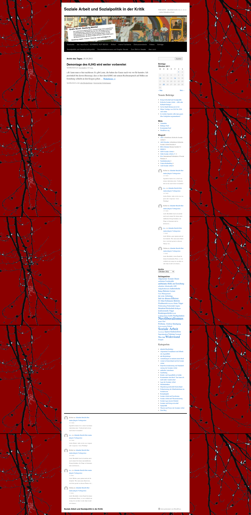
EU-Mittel (161, 301)
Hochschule (170, 308)
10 (160, 78)
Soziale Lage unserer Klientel (169, 401)
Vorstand (178, 334)
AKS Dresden (164, 142)
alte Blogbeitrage (86, 83)
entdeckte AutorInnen (167, 370)
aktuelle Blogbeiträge (166, 349)
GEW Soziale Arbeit (166, 151)
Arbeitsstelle (169, 286)
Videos (152, 44)
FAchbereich (162, 303)
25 (164, 84)
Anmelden (163, 123)
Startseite (70, 44)
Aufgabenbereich (163, 288)
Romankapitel (164, 394)
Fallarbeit (170, 303)
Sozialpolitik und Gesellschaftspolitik (81, 49)
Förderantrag (162, 306)
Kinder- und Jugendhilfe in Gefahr (171, 375)
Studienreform (175, 331)
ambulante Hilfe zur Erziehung (171, 283)
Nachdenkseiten (165, 161)
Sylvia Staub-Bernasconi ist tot (169, 107)
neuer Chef (161, 321)
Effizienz (175, 298)
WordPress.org (165, 130)
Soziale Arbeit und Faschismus (169, 396)
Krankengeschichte (165, 313)
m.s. (91, 68)
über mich (152, 49)
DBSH (162, 149)
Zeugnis (160, 339)
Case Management (164, 293)
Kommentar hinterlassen (102, 83)
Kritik (174, 313)
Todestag (171, 334)
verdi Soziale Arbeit (166, 166)
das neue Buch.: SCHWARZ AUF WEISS (92, 44)
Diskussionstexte (140, 44)
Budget (160, 291)
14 (175, 78)
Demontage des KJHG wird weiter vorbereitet (96, 64)
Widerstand (172, 337)
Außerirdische (175, 288)
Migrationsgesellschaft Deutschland (171, 387)
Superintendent (163, 334)
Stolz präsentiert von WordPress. (171, 509)
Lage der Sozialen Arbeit (168, 382)
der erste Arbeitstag (165, 296)
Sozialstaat (161, 332)
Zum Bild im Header (138, 49)
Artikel (113, 44)
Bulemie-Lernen (169, 291)
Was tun (161, 337)
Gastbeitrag (163, 373)
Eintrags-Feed (164, 126)
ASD (174, 286)
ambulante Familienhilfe (166, 281)
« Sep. (160, 90)
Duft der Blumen (164, 298)
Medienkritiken (165, 384)
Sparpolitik (163, 405)
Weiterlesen (109, 78)
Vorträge (160, 44)
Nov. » (182, 90)
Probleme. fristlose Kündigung (169, 324)
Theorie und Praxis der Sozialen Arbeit (172, 408)
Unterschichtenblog (166, 163)
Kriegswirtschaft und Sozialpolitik (170, 100)
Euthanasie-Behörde (172, 301)
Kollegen (178, 308)
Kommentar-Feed (165, 128)
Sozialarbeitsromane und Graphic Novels (112, 49)
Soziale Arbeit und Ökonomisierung (171, 398)
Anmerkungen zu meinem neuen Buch (172, 358)
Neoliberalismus (170, 318)
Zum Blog (163, 410)
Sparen (167, 331)
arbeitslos (161, 286)
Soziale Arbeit (168, 328)
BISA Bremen (164, 147)
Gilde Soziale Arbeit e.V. (168, 154)
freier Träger (178, 303)
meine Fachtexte (124, 44)
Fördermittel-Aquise (173, 306)
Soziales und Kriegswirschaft (169, 403)
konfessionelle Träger (166, 310)
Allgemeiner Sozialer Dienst (168, 278)
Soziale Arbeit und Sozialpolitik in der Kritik (104, 9)
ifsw (161, 156)
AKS (162, 137)
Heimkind (162, 308)
